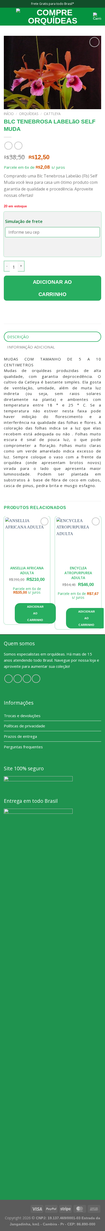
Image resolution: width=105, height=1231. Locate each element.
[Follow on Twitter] (27, 678)
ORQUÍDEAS (28, 113)
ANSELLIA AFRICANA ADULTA (27, 570)
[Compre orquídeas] (52, 16)
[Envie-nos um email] (36, 678)
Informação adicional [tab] (31, 346)
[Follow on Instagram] (18, 678)
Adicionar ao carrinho (52, 288)
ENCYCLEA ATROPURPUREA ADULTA (78, 573)
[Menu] (7, 16)
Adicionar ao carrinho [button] (35, 613)
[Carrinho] (97, 16)
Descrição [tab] (18, 336)
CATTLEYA (52, 113)
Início (9, 113)
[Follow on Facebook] (8, 678)
